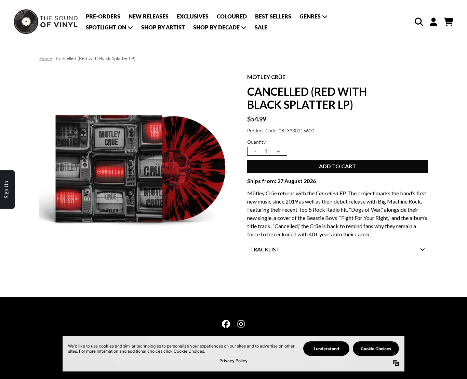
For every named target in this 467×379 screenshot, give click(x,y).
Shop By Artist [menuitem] (163, 27)
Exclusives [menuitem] (193, 16)
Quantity (256, 142)
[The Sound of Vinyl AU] (46, 21)
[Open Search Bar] (418, 22)
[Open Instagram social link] (241, 323)
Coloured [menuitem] (232, 16)
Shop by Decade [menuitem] (216, 27)
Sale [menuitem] (261, 27)
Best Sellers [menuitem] (273, 16)
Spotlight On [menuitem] (106, 27)
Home (45, 58)
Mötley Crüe (266, 77)
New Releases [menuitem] (149, 16)
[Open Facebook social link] (226, 323)
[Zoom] (136, 170)
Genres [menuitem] (310, 16)
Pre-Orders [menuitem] (103, 16)
